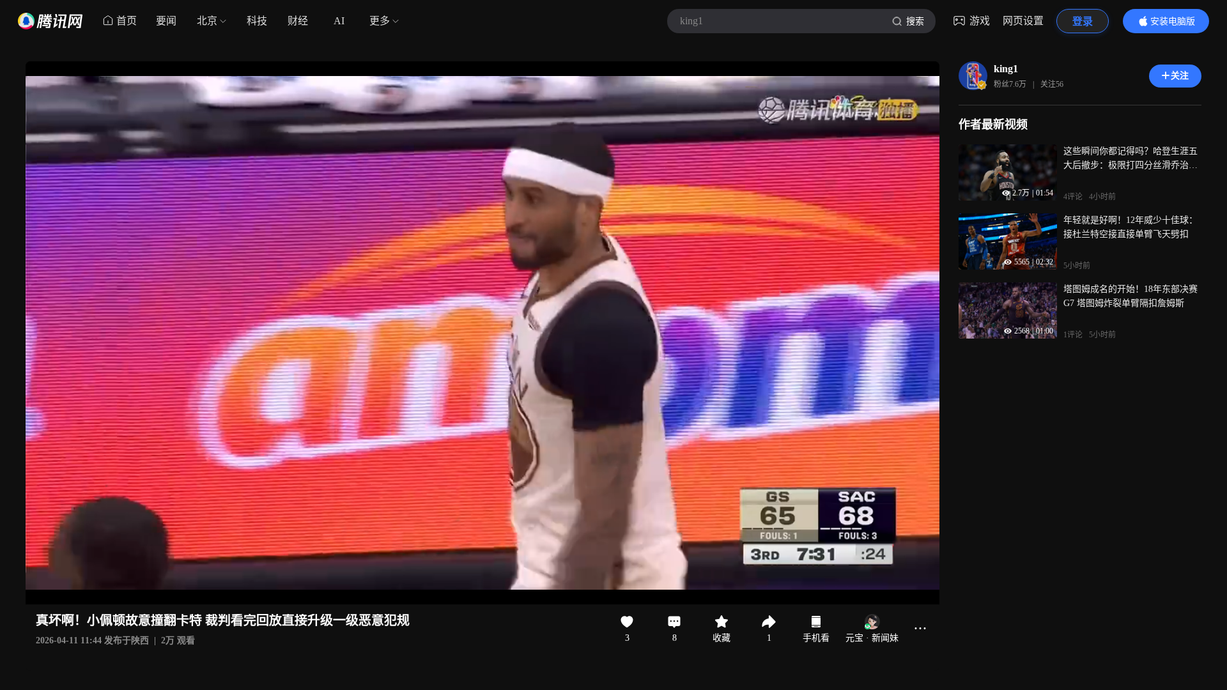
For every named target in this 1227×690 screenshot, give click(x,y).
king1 (1006, 68)
